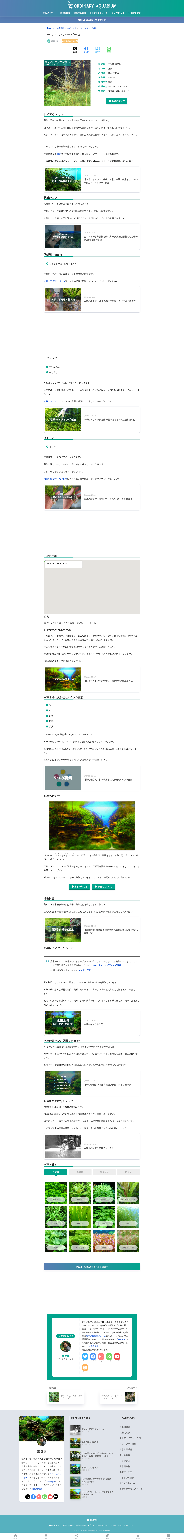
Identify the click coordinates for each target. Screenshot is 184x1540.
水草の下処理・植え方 (54, 281)
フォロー (46, 1538)
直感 (57, 1172)
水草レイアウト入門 (131, 1438)
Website (85, 1372)
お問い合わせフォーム (96, 1335)
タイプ (105, 1172)
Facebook (93, 1361)
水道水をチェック (100, 13)
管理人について (105, 886)
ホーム (15, 1538)
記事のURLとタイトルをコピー (93, 1266)
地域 (129, 1172)
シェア (77, 1538)
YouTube (117, 1361)
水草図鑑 (66, 13)
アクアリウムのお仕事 (132, 1489)
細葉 (59, 153)
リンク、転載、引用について (122, 1525)
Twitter (85, 1361)
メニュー (168, 1538)
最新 (107, 1538)
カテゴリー (51, 13)
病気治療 (126, 1432)
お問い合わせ (68, 1525)
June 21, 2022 (85, 970)
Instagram (101, 1361)
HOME (93, 1520)
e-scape (121, 1339)
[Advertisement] (92, 333)
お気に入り (119, 13)
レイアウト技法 (129, 1443)
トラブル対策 (128, 1477)
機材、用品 (127, 1472)
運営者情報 (136, 13)
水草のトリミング (52, 401)
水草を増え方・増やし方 (55, 478)
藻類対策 (126, 1426)
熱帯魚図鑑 (81, 13)
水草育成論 (127, 1449)
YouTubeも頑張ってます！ (91, 19)
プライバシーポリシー (98, 1525)
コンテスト (127, 1460)
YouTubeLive (128, 1483)
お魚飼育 (126, 1455)
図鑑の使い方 (118, 100)
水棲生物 (126, 1466)
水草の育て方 (80, 886)
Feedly (109, 1361)
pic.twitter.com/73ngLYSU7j (107, 965)
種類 (81, 1172)
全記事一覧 (81, 1525)
